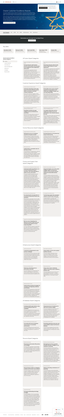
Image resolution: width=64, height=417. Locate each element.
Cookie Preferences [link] (17, 414)
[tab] (6, 32)
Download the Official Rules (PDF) (9, 22)
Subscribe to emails (28, 414)
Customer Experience (7, 63)
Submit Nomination (32, 40)
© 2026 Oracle (5, 414)
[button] (3, 2)
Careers (25, 414)
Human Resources (7, 64)
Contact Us (38, 414)
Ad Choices (21, 414)
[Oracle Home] (8, 2)
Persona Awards (6, 71)
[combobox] (32, 2)
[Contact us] (60, 2)
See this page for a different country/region (44, 10)
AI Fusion (5, 61)
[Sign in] (58, 2)
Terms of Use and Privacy (11, 414)
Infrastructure (6, 68)
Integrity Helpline (34, 414)
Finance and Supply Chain (8, 66)
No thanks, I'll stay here (52, 7)
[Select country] (56, 2)
